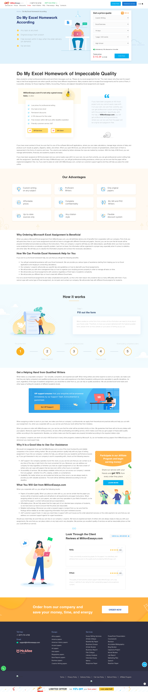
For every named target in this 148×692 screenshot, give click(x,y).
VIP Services (38, 130)
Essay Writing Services (93, 636)
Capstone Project (114, 650)
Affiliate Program (125, 677)
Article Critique (91, 639)
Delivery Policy (85, 677)
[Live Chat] (144, 664)
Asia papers (55, 651)
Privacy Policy (72, 677)
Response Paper (91, 663)
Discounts (22, 5)
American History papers (60, 642)
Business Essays (92, 644)
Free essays (50, 5)
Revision (111, 642)
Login (140, 4)
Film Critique (90, 652)
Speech (110, 661)
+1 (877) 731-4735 (35, 3)
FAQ (43, 5)
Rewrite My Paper (92, 642)
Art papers (55, 648)
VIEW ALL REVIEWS (119, 536)
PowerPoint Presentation (116, 636)
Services (8, 5)
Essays (54, 632)
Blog (57, 5)
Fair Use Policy (99, 677)
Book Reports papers (58, 657)
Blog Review (112, 647)
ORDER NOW (115, 609)
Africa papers (56, 636)
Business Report (91, 650)
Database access (129, 4)
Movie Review (113, 652)
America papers (57, 639)
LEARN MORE (113, 483)
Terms (62, 677)
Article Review (91, 647)
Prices (16, 5)
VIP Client (60, 130)
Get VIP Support (47, 407)
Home (19, 11)
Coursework (112, 639)
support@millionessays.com (29, 642)
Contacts (63, 5)
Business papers (57, 660)
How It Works (36, 5)
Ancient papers (56, 645)
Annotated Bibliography (116, 644)
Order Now (115, 4)
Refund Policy (112, 677)
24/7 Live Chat (50, 3)
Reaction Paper (113, 663)
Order (29, 5)
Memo (88, 661)
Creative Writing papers (59, 663)
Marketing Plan (113, 658)
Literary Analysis (91, 655)
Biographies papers (58, 654)
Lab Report (112, 655)
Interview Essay (91, 658)
